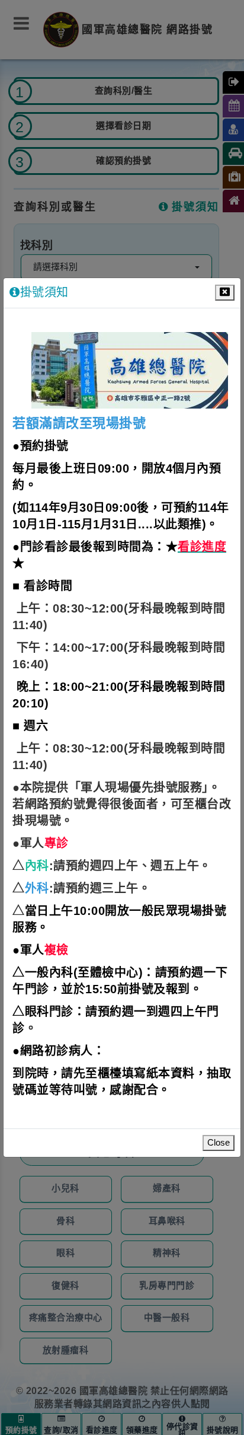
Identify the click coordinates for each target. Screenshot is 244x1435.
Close (218, 1143)
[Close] (225, 293)
